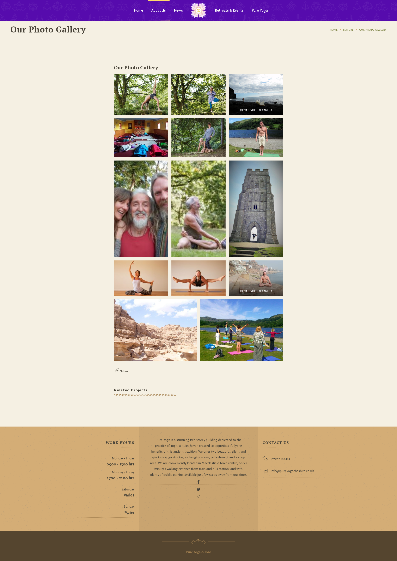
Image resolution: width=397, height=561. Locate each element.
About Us (158, 10)
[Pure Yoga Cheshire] (198, 10)
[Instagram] (198, 497)
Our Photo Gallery (373, 29)
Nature (348, 29)
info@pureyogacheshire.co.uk (292, 471)
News (178, 10)
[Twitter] (198, 490)
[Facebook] (198, 483)
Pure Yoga (260, 10)
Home (138, 10)
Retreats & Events (229, 10)
